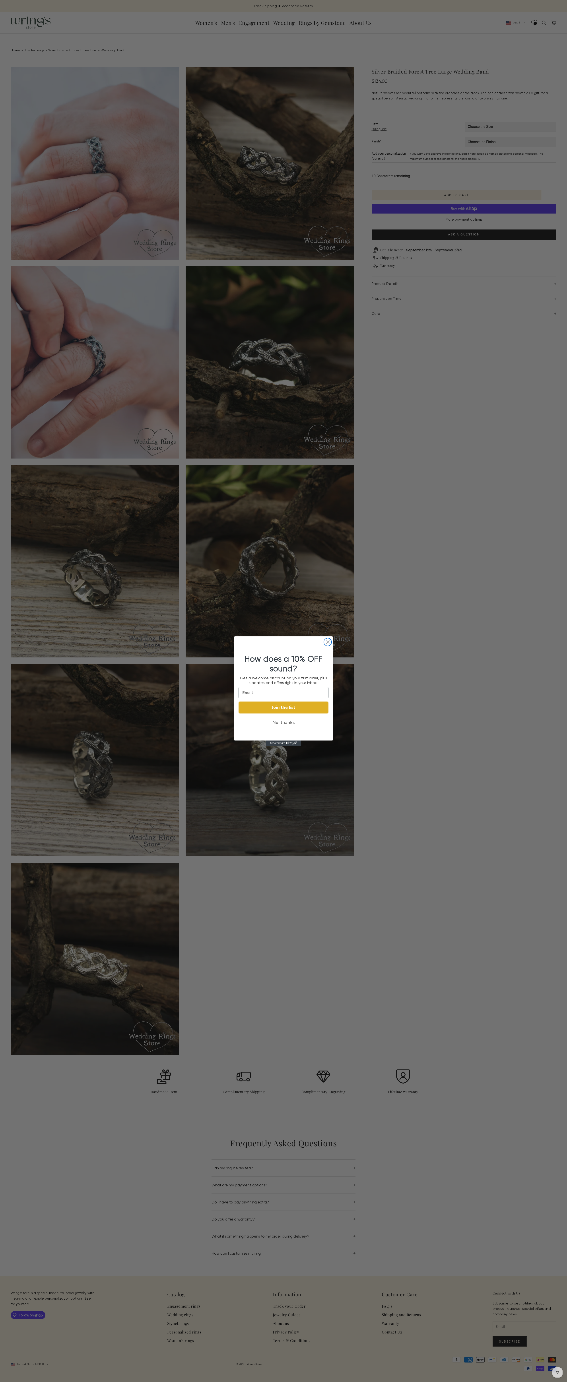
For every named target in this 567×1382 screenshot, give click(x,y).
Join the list (283, 707)
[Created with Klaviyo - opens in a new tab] (283, 743)
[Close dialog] (328, 642)
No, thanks (283, 722)
